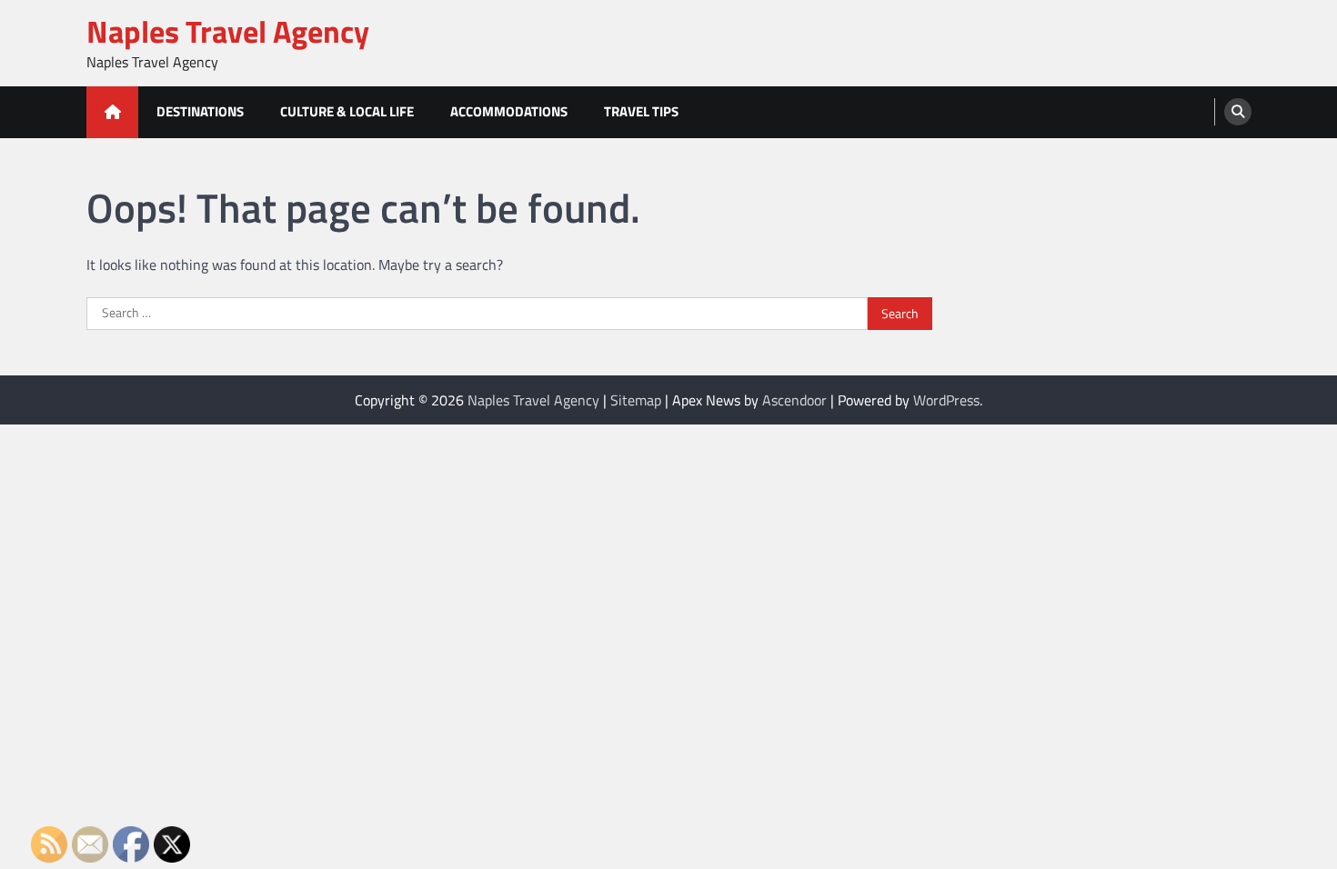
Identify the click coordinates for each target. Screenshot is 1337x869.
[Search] (1238, 111)
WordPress (946, 400)
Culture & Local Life (347, 111)
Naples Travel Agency (227, 31)
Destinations (200, 111)
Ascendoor (794, 400)
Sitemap (635, 400)
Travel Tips (641, 111)
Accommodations (509, 111)
